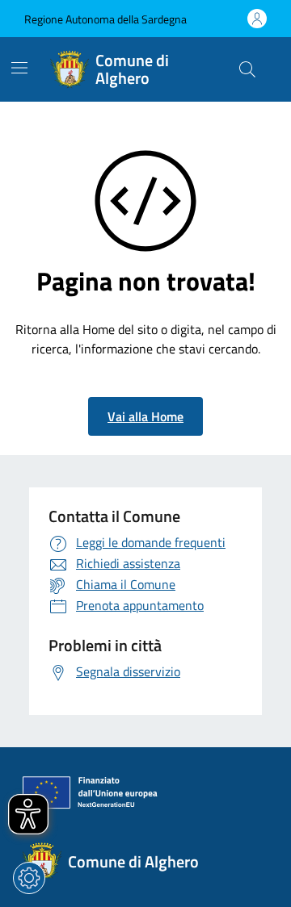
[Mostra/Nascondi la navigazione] (19, 67)
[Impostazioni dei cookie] (29, 878)
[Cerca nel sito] (247, 69)
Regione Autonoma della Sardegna (105, 18)
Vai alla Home (145, 416)
